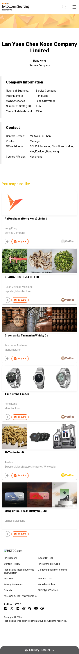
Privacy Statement (13, 584)
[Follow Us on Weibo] (24, 608)
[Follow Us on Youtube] (36, 608)
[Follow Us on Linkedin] (17, 608)
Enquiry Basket (39, 650)
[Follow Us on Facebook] (5, 608)
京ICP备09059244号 (48, 590)
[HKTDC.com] (39, 552)
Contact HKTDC (12, 563)
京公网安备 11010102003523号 (20, 596)
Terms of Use (45, 578)
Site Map (8, 590)
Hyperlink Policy (46, 584)
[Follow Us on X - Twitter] (11, 608)
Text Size (8, 578)
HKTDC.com (10, 558)
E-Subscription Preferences (52, 569)
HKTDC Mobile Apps (49, 563)
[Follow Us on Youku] (42, 608)
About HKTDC (45, 558)
